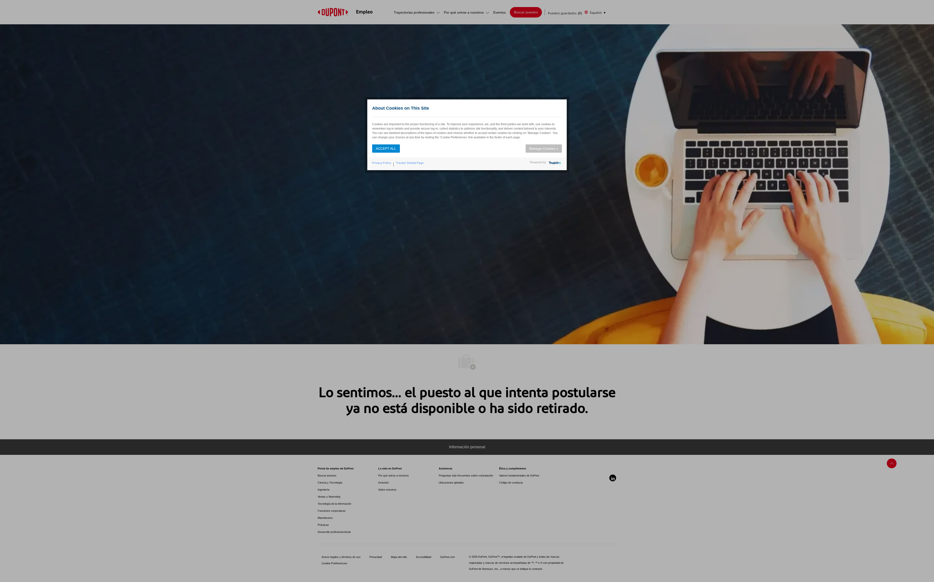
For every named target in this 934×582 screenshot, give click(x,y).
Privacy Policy (381, 162)
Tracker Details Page (410, 162)
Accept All (386, 148)
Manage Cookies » (543, 148)
